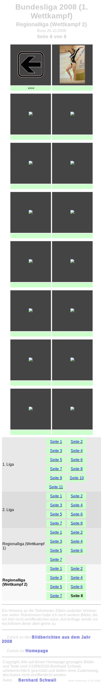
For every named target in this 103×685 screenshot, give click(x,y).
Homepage (37, 651)
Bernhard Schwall (37, 680)
